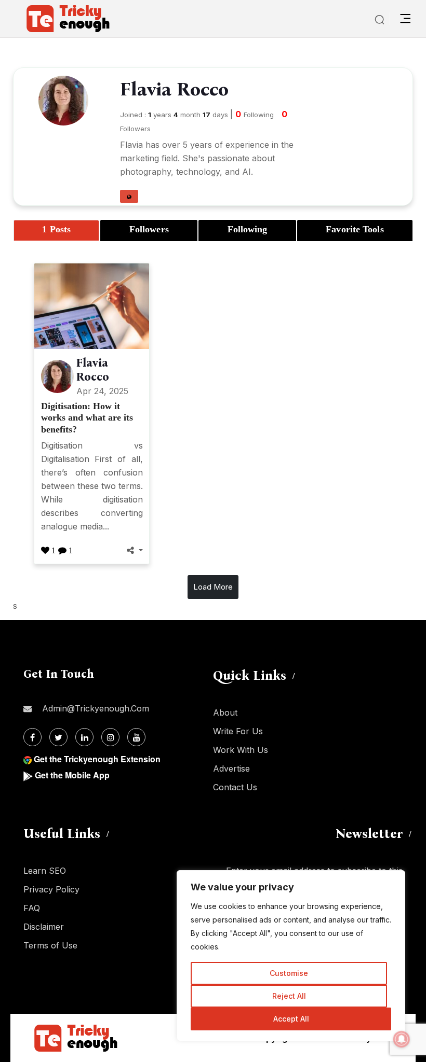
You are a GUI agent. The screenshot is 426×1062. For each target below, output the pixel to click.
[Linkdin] (84, 737)
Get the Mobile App (72, 775)
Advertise (231, 768)
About (225, 712)
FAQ (31, 908)
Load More (213, 587)
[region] (291, 955)
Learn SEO (44, 870)
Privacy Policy (51, 889)
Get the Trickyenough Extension (97, 759)
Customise (289, 973)
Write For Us (238, 731)
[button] (129, 196)
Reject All (289, 995)
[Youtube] (136, 737)
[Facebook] (32, 737)
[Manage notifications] (401, 1039)
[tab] (56, 230)
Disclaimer (43, 926)
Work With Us (240, 750)
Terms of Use (50, 945)
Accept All (291, 1018)
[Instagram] (110, 737)
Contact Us (235, 787)
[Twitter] (58, 737)
